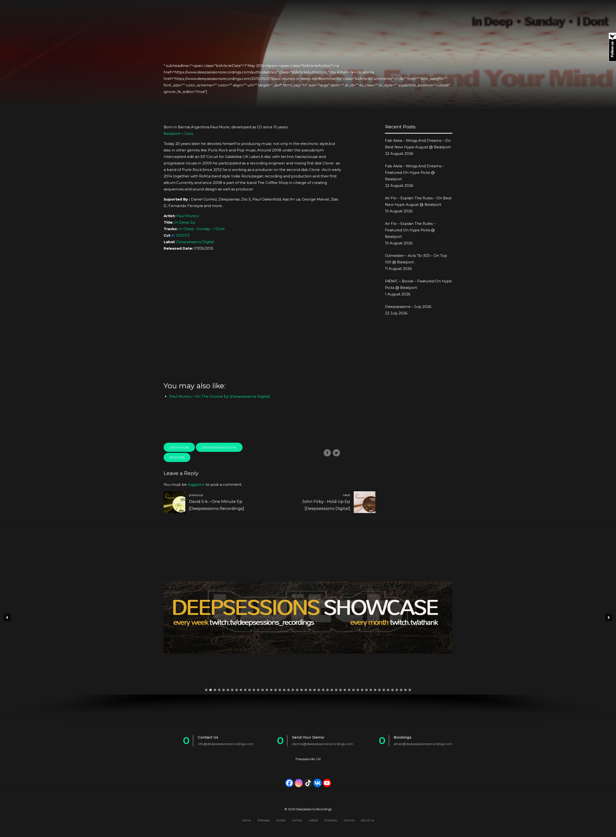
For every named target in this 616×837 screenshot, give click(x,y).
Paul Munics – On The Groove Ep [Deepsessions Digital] (219, 396)
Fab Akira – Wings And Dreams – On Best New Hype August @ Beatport (418, 143)
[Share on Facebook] (327, 452)
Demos (349, 820)
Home (246, 820)
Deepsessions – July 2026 (408, 306)
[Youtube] (327, 783)
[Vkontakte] (317, 783)
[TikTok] (308, 783)
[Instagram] (299, 783)
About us (367, 820)
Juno (188, 133)
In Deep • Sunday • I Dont (202, 229)
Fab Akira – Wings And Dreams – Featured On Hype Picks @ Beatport (414, 172)
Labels (313, 820)
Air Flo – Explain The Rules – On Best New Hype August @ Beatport (418, 201)
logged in (196, 484)
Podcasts (330, 820)
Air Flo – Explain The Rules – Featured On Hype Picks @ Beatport (410, 230)
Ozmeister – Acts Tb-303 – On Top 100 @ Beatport (416, 258)
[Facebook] (289, 783)
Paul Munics (187, 216)
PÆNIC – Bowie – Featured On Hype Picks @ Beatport (418, 284)
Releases (177, 457)
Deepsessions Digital (195, 242)
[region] (308, 631)
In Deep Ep (184, 222)
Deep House (179, 447)
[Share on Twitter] (336, 452)
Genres (297, 820)
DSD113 (183, 235)
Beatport (172, 133)
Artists (280, 820)
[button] (7, 617)
